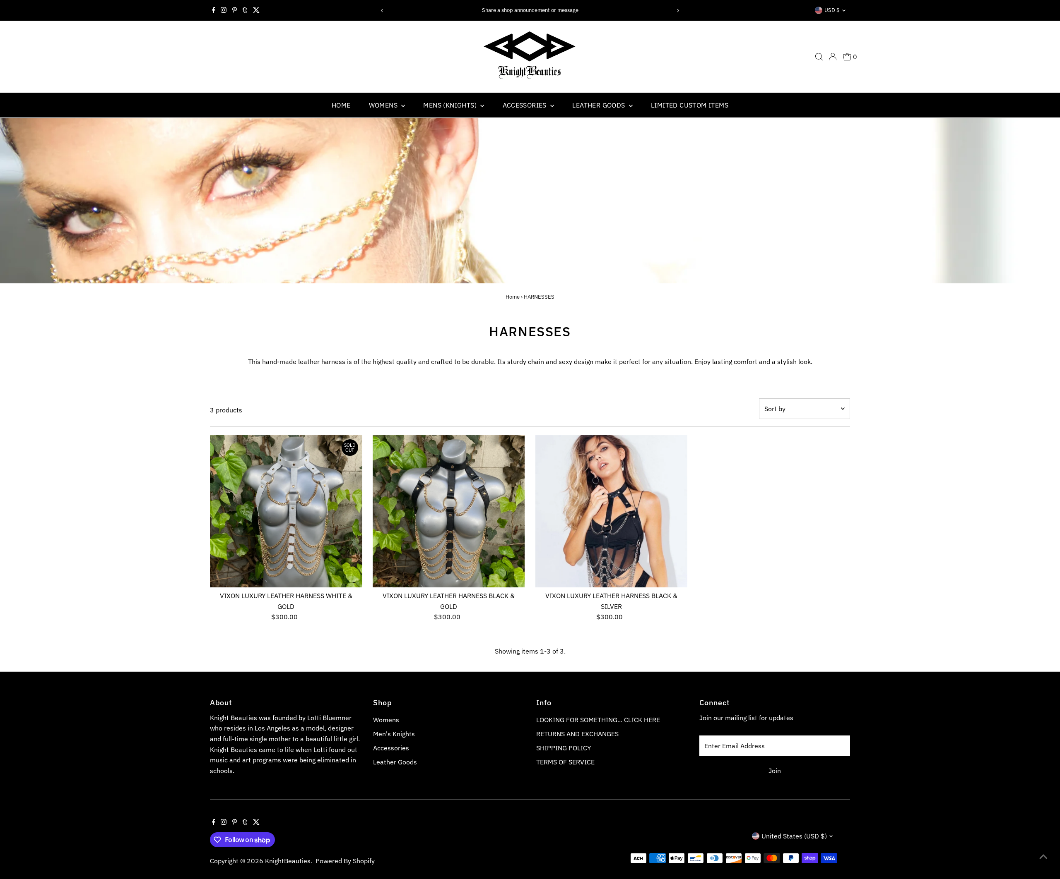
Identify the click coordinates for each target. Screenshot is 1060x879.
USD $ (832, 10)
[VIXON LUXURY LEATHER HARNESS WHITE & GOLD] (286, 511)
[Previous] (382, 10)
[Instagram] (224, 10)
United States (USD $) (794, 836)
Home (513, 296)
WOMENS (384, 105)
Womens (386, 720)
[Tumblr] (245, 10)
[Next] (677, 10)
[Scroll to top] (1043, 856)
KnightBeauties (288, 861)
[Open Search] (819, 56)
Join (774, 770)
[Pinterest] (234, 10)
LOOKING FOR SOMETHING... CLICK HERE (598, 720)
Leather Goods (395, 762)
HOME (341, 105)
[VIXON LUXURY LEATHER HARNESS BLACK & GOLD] (449, 511)
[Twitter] (256, 10)
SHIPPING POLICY (563, 748)
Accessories (391, 748)
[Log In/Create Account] (832, 56)
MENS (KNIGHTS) (450, 105)
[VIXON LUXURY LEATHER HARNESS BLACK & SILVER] (611, 511)
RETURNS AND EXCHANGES (577, 734)
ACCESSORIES (526, 105)
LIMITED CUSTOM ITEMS (689, 105)
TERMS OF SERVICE (565, 762)
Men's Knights (394, 734)
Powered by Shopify (345, 861)
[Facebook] (213, 10)
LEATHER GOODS (599, 105)
